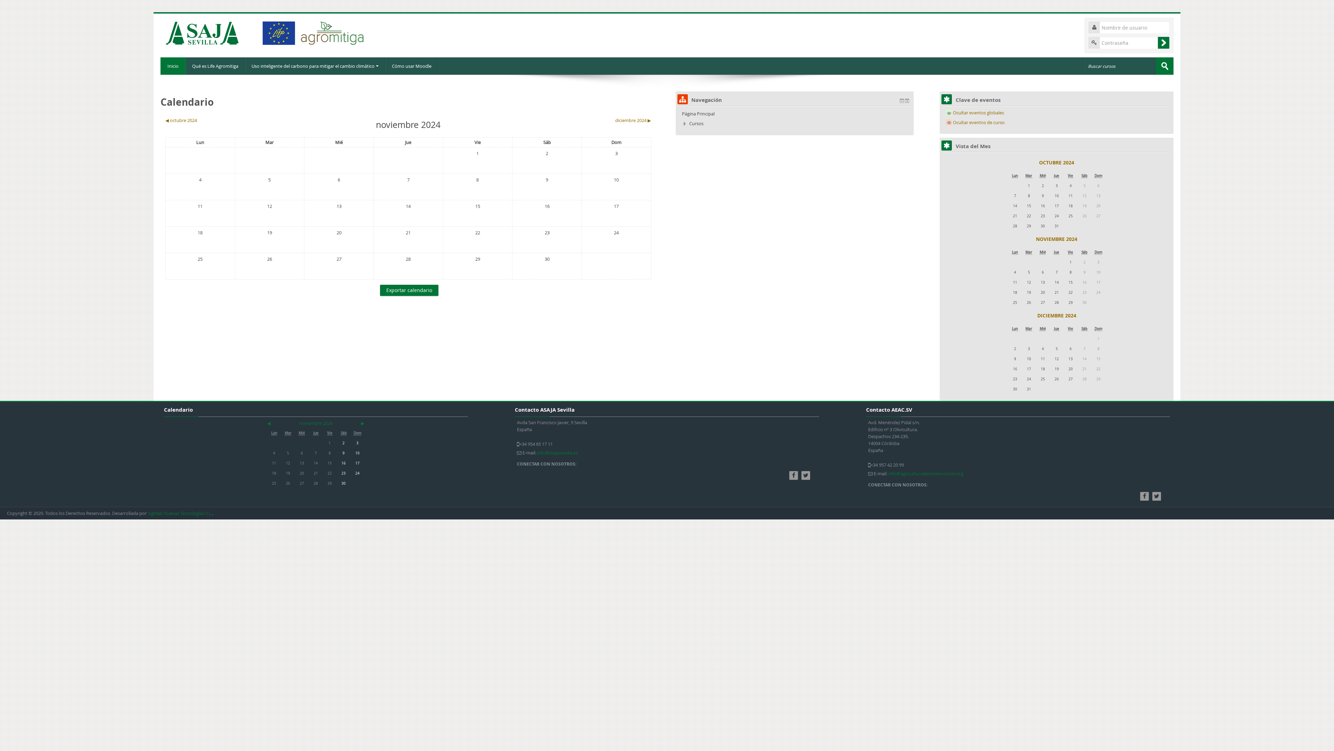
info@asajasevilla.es (557, 453)
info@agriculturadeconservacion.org (925, 473)
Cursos (696, 123)
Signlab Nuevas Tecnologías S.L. (180, 513)
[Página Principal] (264, 33)
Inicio (173, 66)
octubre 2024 (1056, 162)
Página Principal (698, 114)
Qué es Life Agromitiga (215, 66)
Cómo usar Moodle (411, 66)
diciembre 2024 (1056, 315)
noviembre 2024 (1056, 239)
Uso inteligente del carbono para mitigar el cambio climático (313, 66)
